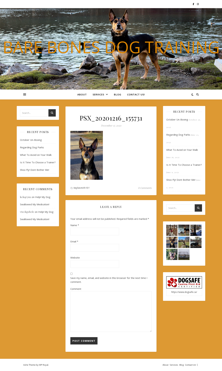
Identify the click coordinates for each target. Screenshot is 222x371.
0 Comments (145, 187)
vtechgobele (27, 211)
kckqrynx (25, 197)
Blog (117, 94)
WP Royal (43, 364)
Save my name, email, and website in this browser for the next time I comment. (108, 280)
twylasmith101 (82, 187)
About (82, 94)
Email (74, 241)
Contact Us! (136, 94)
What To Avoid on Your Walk (36, 154)
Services (98, 94)
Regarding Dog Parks (32, 147)
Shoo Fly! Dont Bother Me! (34, 169)
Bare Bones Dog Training (111, 47)
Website (75, 257)
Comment (75, 288)
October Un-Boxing (31, 139)
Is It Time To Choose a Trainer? (38, 162)
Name (74, 225)
